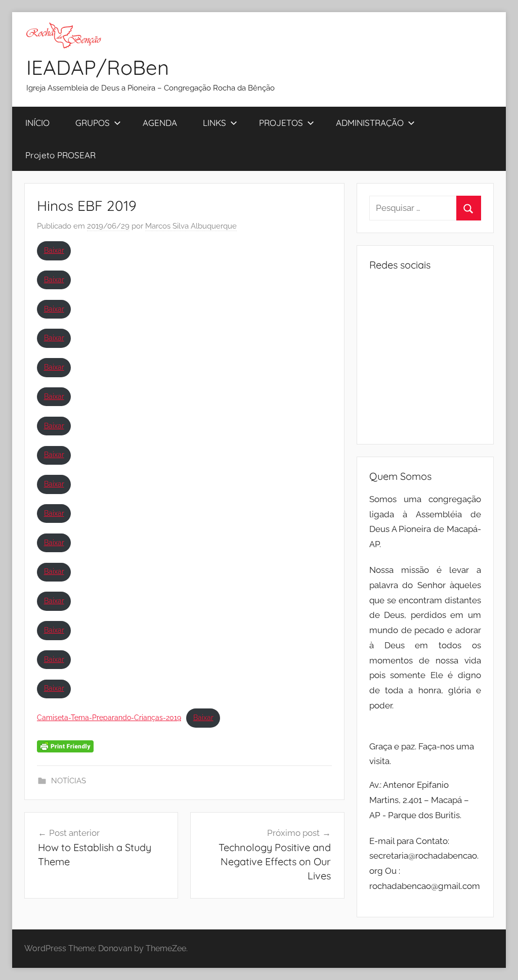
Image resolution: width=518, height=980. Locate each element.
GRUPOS (92, 122)
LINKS (214, 122)
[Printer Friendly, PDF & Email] (65, 745)
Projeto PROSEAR (60, 155)
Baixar (54, 250)
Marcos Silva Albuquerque (191, 226)
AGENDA (160, 122)
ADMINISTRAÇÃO (370, 122)
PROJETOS (281, 122)
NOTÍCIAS (68, 780)
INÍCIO (37, 122)
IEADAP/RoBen (97, 67)
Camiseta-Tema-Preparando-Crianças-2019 (109, 718)
